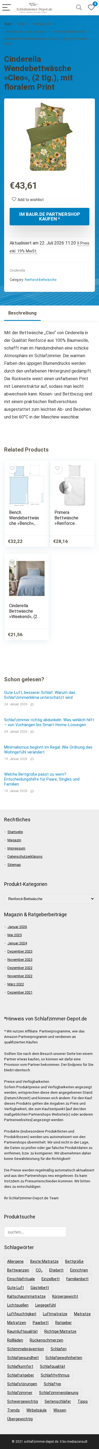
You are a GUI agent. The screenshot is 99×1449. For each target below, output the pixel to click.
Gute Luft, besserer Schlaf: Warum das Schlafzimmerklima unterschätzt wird (39, 695)
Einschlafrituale (21, 1279)
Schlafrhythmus (55, 1375)
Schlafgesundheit (23, 1357)
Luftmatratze (55, 1314)
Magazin (14, 840)
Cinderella (17, 270)
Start (7, 24)
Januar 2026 (17, 927)
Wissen (59, 1410)
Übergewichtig (20, 1419)
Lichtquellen (18, 1305)
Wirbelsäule (36, 1410)
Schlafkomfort (20, 1366)
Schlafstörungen (22, 1384)
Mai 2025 (14, 935)
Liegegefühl (45, 1305)
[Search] (79, 8)
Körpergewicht (65, 1296)
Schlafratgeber (20, 1375)
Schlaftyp (52, 1384)
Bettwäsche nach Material (25, 32)
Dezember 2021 (19, 992)
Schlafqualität (52, 1366)
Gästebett (40, 1287)
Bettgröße (74, 1261)
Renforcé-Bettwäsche (69, 32)
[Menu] (6, 8)
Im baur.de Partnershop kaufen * (49, 216)
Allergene (15, 1261)
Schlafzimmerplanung (58, 1392)
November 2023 (19, 960)
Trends (13, 1410)
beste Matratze (44, 1261)
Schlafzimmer (19, 1392)
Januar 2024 (17, 943)
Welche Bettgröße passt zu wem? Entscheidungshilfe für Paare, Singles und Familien (41, 779)
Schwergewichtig (22, 1401)
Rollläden (15, 1340)
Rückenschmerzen (46, 1340)
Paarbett (41, 1322)
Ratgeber (63, 1322)
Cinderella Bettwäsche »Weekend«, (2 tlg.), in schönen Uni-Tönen (24, 616)
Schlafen (59, 1349)
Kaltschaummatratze (26, 1296)
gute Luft (15, 1287)
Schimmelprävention (25, 1349)
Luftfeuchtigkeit (21, 1314)
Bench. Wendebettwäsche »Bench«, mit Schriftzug (24, 520)
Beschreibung (22, 313)
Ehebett (56, 1270)
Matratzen (16, 1322)
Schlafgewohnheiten (63, 1357)
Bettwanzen (18, 1270)
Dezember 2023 (19, 951)
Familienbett (77, 1279)
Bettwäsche (42, 24)
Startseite (15, 832)
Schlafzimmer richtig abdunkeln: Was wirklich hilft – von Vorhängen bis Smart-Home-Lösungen (49, 722)
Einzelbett (51, 1279)
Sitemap (14, 865)
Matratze (82, 1314)
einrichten (79, 1270)
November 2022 (19, 976)
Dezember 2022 (19, 968)
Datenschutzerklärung (24, 856)
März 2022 (15, 984)
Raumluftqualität (22, 1331)
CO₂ (39, 1270)
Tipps (83, 1401)
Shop (21, 24)
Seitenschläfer (58, 1401)
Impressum (16, 848)
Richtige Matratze (60, 1331)
